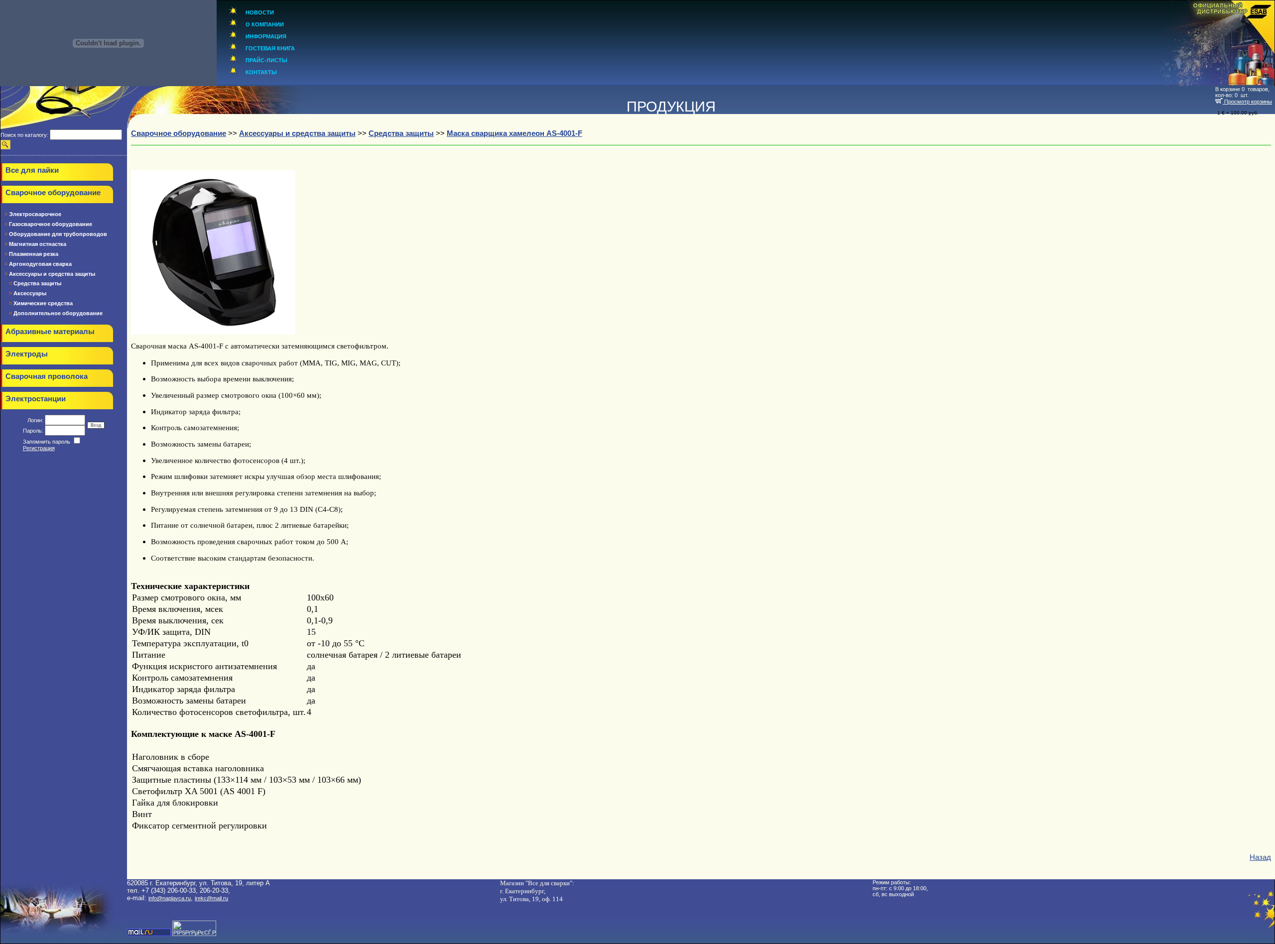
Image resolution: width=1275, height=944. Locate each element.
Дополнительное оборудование (58, 313)
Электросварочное (35, 214)
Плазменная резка (33, 254)
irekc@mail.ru (211, 898)
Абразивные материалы (50, 332)
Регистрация (39, 448)
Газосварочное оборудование (50, 224)
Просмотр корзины (1247, 102)
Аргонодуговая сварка (40, 264)
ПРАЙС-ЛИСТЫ (266, 60)
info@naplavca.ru (169, 898)
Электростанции (35, 399)
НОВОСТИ (260, 12)
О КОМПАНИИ (265, 24)
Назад (1260, 857)
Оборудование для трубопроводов (58, 234)
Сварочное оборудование (53, 193)
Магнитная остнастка (37, 244)
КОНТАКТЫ (261, 72)
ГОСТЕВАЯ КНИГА (270, 48)
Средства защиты (37, 283)
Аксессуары (29, 293)
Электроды (26, 354)
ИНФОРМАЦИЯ (266, 36)
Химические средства (43, 303)
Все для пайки (32, 170)
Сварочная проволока (46, 376)
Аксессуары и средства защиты (52, 274)
